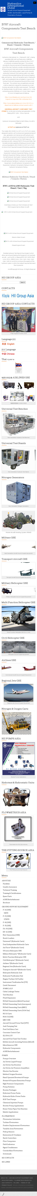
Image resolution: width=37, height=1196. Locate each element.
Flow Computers (9, 1141)
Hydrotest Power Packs (12, 1093)
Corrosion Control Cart (11, 1032)
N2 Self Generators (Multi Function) (16, 1001)
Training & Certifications (12, 893)
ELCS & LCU (8, 1036)
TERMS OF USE (25, 1183)
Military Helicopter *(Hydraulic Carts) (17, 954)
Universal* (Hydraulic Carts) (13, 941)
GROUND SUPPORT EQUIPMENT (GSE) (21, 1178)
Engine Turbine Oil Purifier (13, 979)
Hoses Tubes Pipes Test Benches (15, 1109)
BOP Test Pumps (9, 1099)
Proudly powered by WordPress (23, 1185)
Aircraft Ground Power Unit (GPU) (16, 1023)
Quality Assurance (10, 887)
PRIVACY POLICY (7, 1185)
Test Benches (8, 995)
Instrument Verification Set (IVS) (15, 982)
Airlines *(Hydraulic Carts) (13, 963)
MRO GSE (6, 1020)
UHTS (6, 913)
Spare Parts (7, 896)
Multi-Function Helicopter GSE (14, 957)
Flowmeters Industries (11, 1119)
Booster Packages (9, 1090)
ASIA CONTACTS (7, 1183)
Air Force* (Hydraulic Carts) (13, 947)
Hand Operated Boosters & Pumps (16, 1077)
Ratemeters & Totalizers (12, 1135)
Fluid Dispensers (9, 998)
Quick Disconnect (9, 985)
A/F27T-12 (11, 127)
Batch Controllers (9, 1138)
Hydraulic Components (11, 1048)
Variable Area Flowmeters (13, 1129)
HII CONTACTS (8, 1158)
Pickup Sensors (8, 1132)
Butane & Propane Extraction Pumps (17, 1080)
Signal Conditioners (10, 1147)
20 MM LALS (8, 988)
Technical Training (10, 890)
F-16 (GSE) (7, 910)
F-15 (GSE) (7, 916)
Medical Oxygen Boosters (12, 1074)
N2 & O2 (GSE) (8, 1017)
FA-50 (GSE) (7, 929)
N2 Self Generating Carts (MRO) (15, 1007)
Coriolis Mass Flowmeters (13, 1151)
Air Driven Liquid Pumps (12, 1062)
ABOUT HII (6, 881)
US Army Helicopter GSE (12, 951)
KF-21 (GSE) (7, 932)
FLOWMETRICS (8, 1116)
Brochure (6, 903)
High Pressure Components (13, 1084)
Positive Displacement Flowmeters (16, 1125)
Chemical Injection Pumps (13, 1103)
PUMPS (5, 1055)
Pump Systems (9, 1087)
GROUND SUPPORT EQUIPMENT (15, 907)
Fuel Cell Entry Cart (10, 1029)
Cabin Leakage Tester (11, 992)
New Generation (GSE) (11, 935)
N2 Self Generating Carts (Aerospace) (17, 1004)
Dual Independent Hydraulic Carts (16, 944)
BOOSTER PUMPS (7, 1180)
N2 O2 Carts (7, 1014)
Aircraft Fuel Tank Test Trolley (15, 1039)
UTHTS (6, 919)
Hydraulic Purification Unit (13, 976)
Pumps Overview (9, 1059)
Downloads (7, 1154)
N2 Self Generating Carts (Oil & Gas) (16, 1010)
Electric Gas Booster (10, 1071)
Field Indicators (9, 1144)
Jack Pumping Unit (10, 1026)
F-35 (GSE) (7, 926)
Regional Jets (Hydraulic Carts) (14, 966)
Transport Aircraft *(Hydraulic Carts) (17, 970)
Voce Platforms (28, 1187)
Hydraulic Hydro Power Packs (14, 1096)
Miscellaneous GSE (10, 1045)
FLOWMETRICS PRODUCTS (23, 1180)
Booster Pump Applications (13, 1106)
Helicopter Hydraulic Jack (12, 973)
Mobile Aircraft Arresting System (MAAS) (18, 1042)
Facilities (6, 884)
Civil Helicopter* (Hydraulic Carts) (16, 960)
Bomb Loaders (8, 938)
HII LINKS (6, 1162)
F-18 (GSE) (7, 922)
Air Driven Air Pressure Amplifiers (16, 1068)
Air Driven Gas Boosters (12, 1065)
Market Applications (10, 1112)
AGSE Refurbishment (11, 899)
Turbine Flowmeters (11, 1122)
